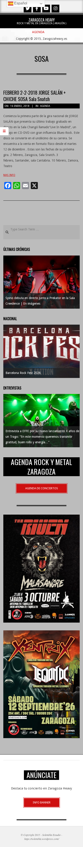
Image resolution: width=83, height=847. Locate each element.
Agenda (45, 106)
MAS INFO (9, 175)
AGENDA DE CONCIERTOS (41, 488)
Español (20, 3)
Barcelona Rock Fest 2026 (23, 373)
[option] (41, 282)
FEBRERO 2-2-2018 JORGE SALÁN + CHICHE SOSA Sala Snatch (34, 95)
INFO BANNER (41, 802)
